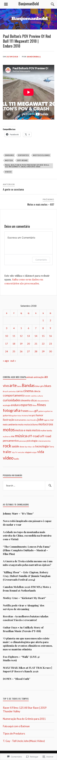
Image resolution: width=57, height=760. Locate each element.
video (8, 172)
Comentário (41, 259)
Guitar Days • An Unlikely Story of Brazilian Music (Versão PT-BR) (23, 629)
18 (13, 343)
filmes (41, 405)
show (21, 446)
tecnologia (42, 446)
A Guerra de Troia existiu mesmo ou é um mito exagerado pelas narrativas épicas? (27, 562)
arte (13, 385)
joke (40, 419)
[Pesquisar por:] (28, 486)
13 (28, 336)
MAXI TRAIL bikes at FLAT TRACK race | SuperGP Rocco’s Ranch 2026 (27, 669)
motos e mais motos (27, 430)
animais (29, 377)
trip (13, 452)
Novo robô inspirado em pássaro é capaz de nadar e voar (27, 522)
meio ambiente (10, 424)
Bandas (28, 385)
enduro (9, 155)
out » (13, 360)
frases (24, 410)
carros (19, 391)
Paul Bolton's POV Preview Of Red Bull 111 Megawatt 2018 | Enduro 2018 (27, 166)
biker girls (39, 386)
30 (50, 351)
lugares (47, 420)
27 (28, 351)
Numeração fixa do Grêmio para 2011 (24, 718)
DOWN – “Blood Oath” (16, 678)
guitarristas (16, 416)
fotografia (11, 410)
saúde (15, 446)
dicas (34, 400)
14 (36, 336)
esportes (23, 155)
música (21, 435)
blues (47, 386)
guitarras (49, 411)
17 (6, 343)
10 (6, 336)
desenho (26, 400)
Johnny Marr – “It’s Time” (18, 513)
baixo (19, 386)
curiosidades (12, 400)
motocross (45, 424)
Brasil (5, 391)
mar (52, 420)
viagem (28, 452)
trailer (7, 452)
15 (43, 336)
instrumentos (20, 420)
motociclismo (41, 155)
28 (36, 351)
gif (36, 410)
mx (12, 436)
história (25, 415)
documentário (43, 401)
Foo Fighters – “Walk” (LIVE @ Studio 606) (21, 658)
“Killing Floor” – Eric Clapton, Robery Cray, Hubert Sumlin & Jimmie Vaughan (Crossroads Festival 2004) (26, 576)
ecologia (6, 405)
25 (13, 351)
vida (40, 451)
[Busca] (50, 4)
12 (21, 336)
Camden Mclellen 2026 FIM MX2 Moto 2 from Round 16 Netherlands (27, 588)
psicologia (32, 440)
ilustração (8, 419)
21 (36, 343)
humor (39, 415)
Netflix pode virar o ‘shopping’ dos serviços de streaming (23, 607)
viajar (34, 452)
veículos (21, 452)
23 (50, 343)
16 (50, 336)
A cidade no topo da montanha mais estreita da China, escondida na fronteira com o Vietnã (27, 535)
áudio (16, 459)
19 (21, 343)
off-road (22, 160)
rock (7, 445)
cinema (28, 391)
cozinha (34, 396)
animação (39, 377)
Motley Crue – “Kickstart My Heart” (24, 598)
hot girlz (32, 415)
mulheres (6, 436)
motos (9, 160)
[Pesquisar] (49, 486)
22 (43, 343)
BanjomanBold (28, 3)
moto (21, 424)
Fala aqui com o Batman (16, 726)
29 (43, 351)
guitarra (41, 411)
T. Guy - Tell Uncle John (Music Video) (24, 741)
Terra (51, 446)
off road (45, 436)
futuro (31, 411)
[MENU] (6, 4)
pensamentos (11, 440)
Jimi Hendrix (32, 420)
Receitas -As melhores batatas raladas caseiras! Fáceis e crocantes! (25, 618)
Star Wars (28, 447)
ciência (36, 391)
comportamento (14, 395)
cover (27, 396)
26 (21, 351)
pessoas (22, 441)
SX (34, 447)
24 (6, 351)
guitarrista (7, 415)
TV (16, 452)
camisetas (12, 391)
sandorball (34, 56)
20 (28, 343)
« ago (6, 360)
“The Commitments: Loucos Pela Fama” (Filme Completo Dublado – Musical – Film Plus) (27, 550)
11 (13, 336)
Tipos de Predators (14, 733)
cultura (40, 396)
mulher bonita (46, 430)
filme (35, 405)
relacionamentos (44, 441)
